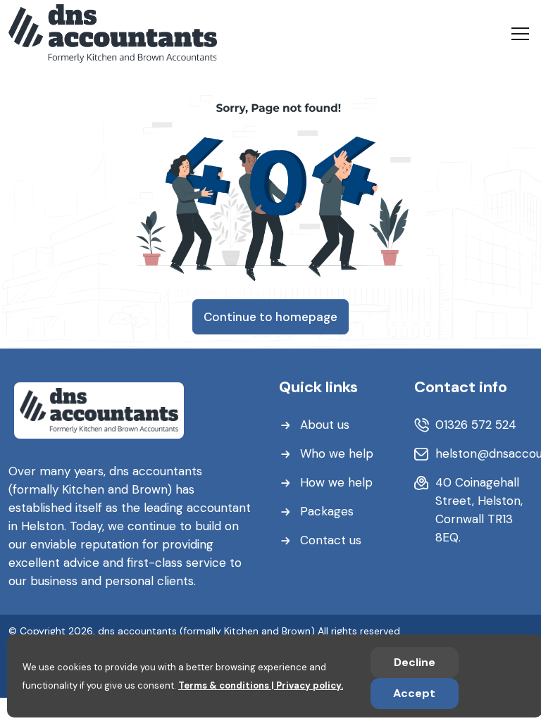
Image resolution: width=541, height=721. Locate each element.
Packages (327, 511)
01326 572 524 (475, 424)
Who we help (336, 453)
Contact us (330, 540)
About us (324, 424)
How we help (336, 482)
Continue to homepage (270, 317)
